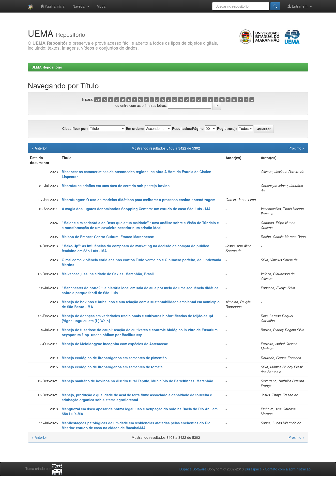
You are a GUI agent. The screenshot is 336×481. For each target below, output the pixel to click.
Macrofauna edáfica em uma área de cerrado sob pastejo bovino (116, 185)
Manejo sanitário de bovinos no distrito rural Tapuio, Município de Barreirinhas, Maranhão (137, 380)
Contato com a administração (288, 469)
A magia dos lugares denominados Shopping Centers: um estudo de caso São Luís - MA (136, 208)
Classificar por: (75, 128)
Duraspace (253, 469)
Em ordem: (135, 128)
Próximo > (296, 148)
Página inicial (54, 6)
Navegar (80, 6)
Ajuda (101, 6)
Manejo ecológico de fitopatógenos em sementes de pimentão (114, 357)
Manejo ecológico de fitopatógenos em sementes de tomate (112, 366)
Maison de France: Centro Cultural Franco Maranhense (108, 236)
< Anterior (39, 148)
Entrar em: (300, 6)
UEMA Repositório (46, 67)
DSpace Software (192, 469)
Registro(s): (227, 128)
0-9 (98, 99)
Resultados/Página (188, 128)
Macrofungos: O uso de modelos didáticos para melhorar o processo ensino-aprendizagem (138, 199)
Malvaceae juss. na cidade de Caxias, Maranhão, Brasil (108, 273)
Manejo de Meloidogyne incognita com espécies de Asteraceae (115, 343)
